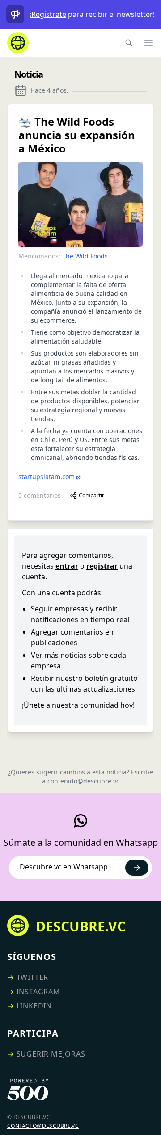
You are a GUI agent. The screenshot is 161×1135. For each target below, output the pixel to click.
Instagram (38, 991)
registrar (102, 566)
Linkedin (34, 1006)
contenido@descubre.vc (83, 781)
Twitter (33, 977)
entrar (66, 566)
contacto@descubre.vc (43, 1126)
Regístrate (48, 14)
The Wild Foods (85, 256)
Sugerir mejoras (51, 1054)
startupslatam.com (46, 476)
